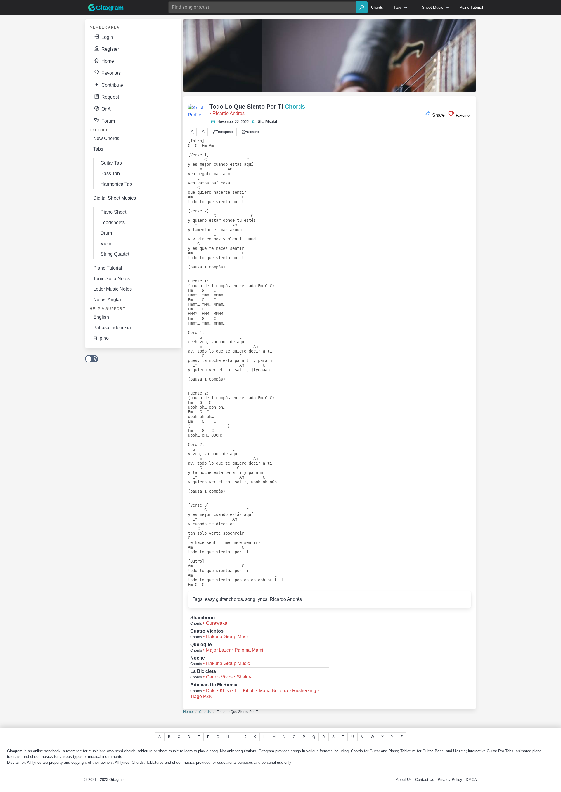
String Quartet (115, 254)
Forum (107, 120)
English (101, 317)
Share (438, 115)
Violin (106, 243)
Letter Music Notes (112, 289)
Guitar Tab (111, 163)
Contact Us (424, 779)
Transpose (224, 132)
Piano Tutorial (107, 268)
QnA (105, 109)
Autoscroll (252, 132)
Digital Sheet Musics (114, 198)
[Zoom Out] (192, 132)
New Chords (106, 138)
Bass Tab (110, 173)
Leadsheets (113, 222)
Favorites (110, 73)
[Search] (362, 7)
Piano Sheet (113, 212)
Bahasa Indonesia (112, 327)
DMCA (471, 779)
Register (109, 49)
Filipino (101, 338)
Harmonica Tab (116, 184)
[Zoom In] (203, 132)
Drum (106, 233)
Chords (205, 712)
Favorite (462, 115)
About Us (404, 779)
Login (106, 37)
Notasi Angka (107, 299)
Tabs (98, 148)
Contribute (111, 85)
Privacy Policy (450, 779)
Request (109, 97)
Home (107, 61)
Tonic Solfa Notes (111, 278)
